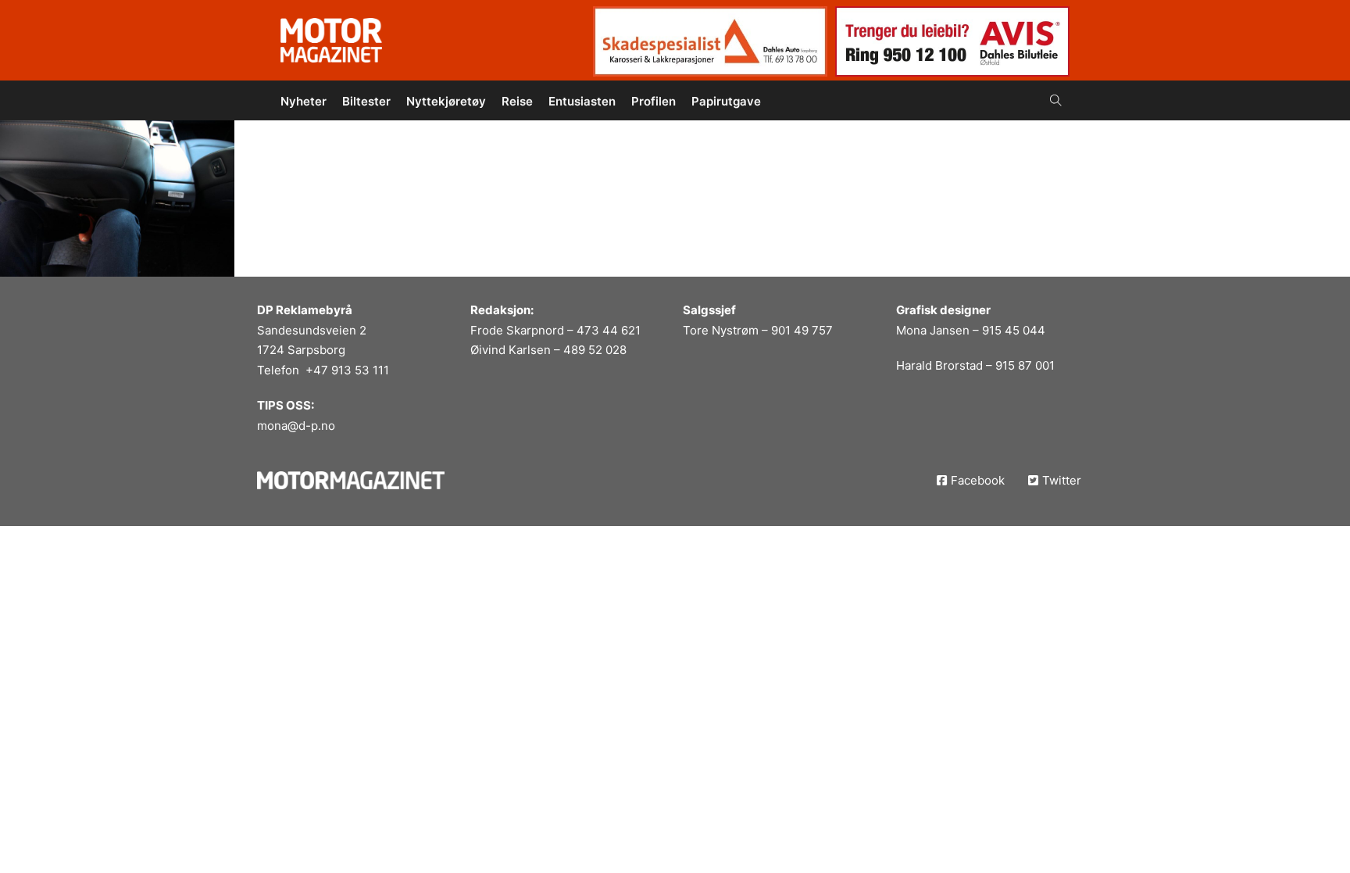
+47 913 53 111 (347, 370)
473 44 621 (609, 330)
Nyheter (303, 101)
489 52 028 (595, 349)
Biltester (366, 101)
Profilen (653, 101)
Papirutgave (726, 101)
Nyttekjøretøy (446, 101)
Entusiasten (582, 101)
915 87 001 (1025, 365)
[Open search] (1056, 100)
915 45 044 (1013, 330)
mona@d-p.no (296, 425)
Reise (517, 101)
